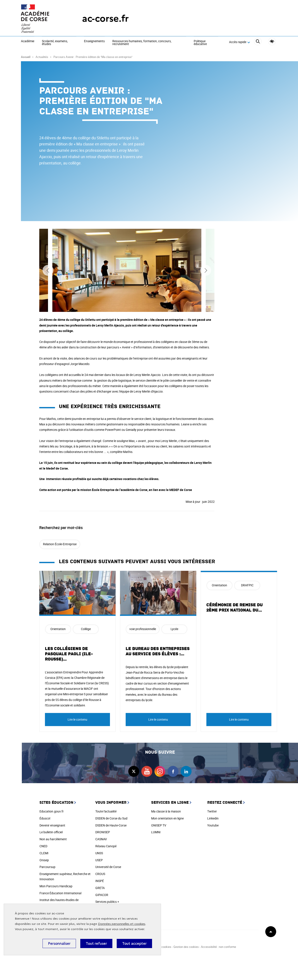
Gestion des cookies (186, 947)
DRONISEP (102, 832)
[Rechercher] (258, 42)
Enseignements (94, 41)
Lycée (174, 629)
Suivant (205, 270)
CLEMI (43, 853)
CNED (43, 846)
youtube (146, 771)
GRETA (100, 888)
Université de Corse (108, 867)
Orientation (58, 629)
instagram (159, 771)
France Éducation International (60, 893)
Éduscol (44, 818)
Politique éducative (200, 43)
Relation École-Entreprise (60, 544)
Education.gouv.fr (51, 811)
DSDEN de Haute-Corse (111, 825)
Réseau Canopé (105, 846)
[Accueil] (43, 18)
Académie (27, 41)
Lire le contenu (77, 719)
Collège (86, 629)
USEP (99, 860)
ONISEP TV (158, 825)
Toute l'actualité (105, 811)
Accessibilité (272, 41)
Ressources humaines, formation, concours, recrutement (141, 43)
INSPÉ (99, 881)
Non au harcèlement (53, 839)
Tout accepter (134, 943)
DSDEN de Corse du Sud (111, 818)
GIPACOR (101, 895)
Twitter (212, 811)
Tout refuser (96, 943)
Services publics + (107, 902)
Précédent (48, 270)
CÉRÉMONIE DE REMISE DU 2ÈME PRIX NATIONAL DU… (234, 607)
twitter (133, 771)
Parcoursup (47, 867)
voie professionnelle (142, 629)
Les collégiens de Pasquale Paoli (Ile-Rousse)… (69, 654)
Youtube (213, 825)
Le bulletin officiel (51, 832)
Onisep (44, 860)
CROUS (100, 874)
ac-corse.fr (105, 18)
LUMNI (156, 832)
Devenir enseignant (52, 825)
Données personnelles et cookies (121, 924)
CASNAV (101, 839)
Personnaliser (59, 943)
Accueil (25, 57)
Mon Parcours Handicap (55, 886)
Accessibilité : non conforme (218, 947)
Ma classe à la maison (166, 811)
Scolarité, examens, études (55, 43)
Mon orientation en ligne (167, 818)
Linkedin (213, 818)
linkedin (186, 771)
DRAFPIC (247, 585)
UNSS (99, 853)
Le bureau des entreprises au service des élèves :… (158, 651)
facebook (173, 771)
